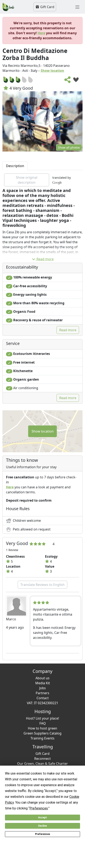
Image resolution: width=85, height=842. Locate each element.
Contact (43, 698)
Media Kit (42, 683)
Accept (42, 817)
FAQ (42, 723)
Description (15, 166)
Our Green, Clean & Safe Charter (42, 763)
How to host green (42, 728)
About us (42, 678)
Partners (42, 693)
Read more (45, 259)
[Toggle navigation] (77, 7)
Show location (52, 70)
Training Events (42, 738)
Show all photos (69, 147)
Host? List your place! (42, 718)
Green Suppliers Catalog (42, 733)
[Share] (68, 81)
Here (41, 33)
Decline (42, 825)
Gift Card (46, 7)
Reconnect (42, 758)
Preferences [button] (39, 808)
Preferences (42, 834)
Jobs (42, 688)
